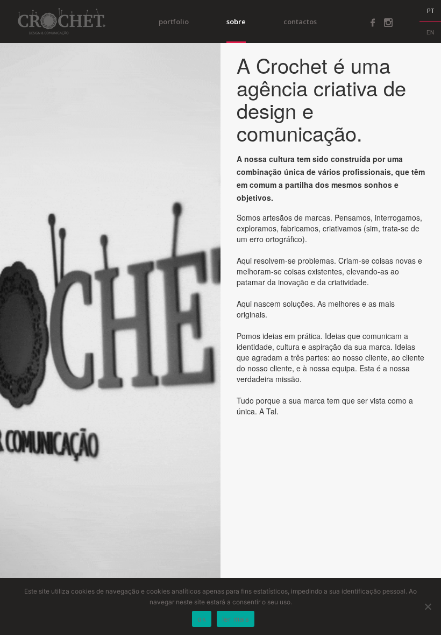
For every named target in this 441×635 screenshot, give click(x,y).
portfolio (174, 21)
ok (201, 619)
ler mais (235, 619)
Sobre (236, 21)
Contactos (300, 21)
